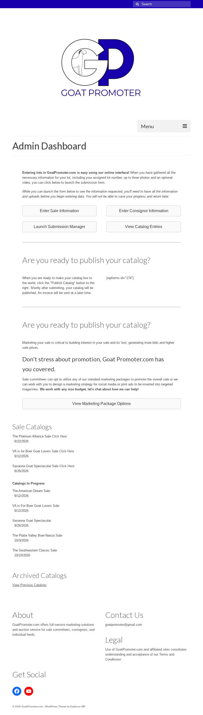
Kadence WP (77, 706)
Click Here (59, 436)
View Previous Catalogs (29, 585)
